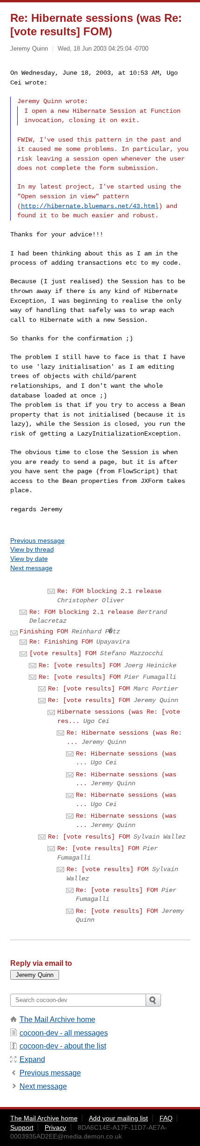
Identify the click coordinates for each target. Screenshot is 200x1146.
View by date (29, 558)
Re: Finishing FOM (61, 641)
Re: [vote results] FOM (79, 665)
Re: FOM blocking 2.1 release (109, 591)
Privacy (55, 1127)
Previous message (37, 540)
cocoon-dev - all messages (64, 1033)
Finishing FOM (44, 631)
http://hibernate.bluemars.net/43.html (90, 206)
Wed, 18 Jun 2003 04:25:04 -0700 (103, 48)
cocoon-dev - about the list (63, 1046)
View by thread (32, 549)
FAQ (166, 1118)
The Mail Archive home (57, 1019)
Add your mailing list (118, 1118)
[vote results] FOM (62, 653)
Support (21, 1127)
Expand (32, 1059)
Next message (31, 568)
